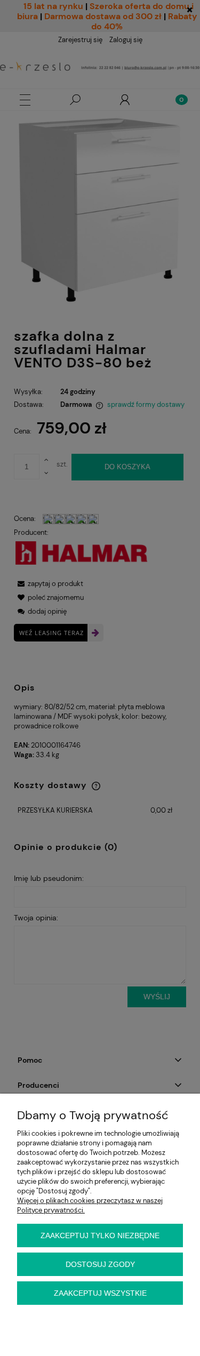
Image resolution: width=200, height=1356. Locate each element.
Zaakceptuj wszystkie (100, 1293)
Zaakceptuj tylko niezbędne (100, 1235)
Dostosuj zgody (100, 1264)
